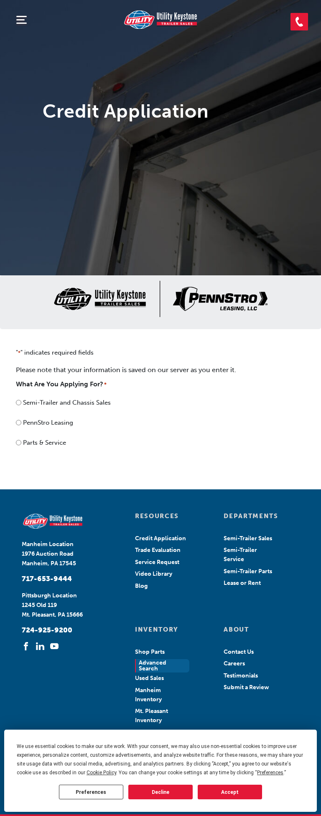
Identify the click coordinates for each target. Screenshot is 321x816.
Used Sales (149, 678)
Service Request (157, 562)
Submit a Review (246, 687)
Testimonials (241, 675)
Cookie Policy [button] (101, 773)
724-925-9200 (47, 630)
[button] (299, 21)
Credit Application (160, 538)
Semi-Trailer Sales (248, 538)
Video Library (153, 573)
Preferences (91, 792)
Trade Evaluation (158, 550)
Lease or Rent (242, 583)
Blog (141, 585)
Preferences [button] (270, 773)
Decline (160, 792)
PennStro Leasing (48, 422)
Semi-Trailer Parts (248, 571)
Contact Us (239, 651)
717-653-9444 (47, 578)
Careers (234, 663)
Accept (230, 792)
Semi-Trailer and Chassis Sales (67, 402)
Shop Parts (150, 651)
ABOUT (236, 629)
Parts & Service (44, 442)
